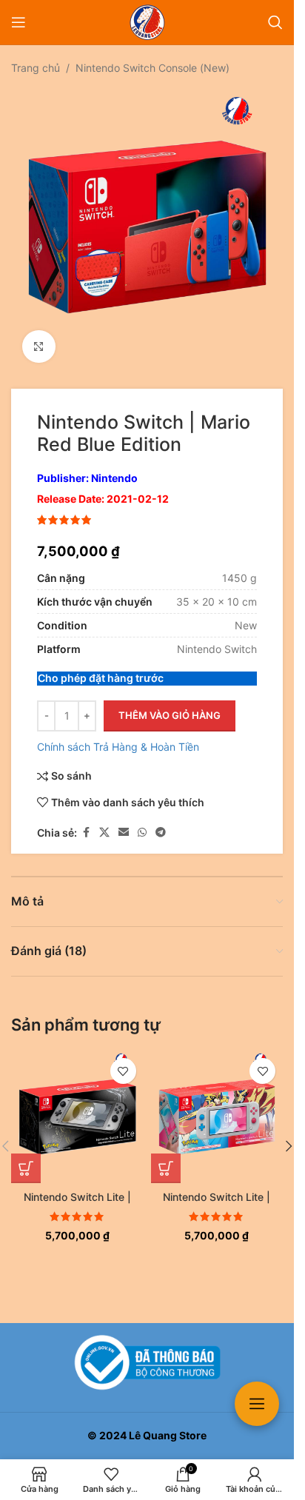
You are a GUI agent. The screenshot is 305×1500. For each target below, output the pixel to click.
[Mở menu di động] (18, 22)
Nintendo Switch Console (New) (152, 67)
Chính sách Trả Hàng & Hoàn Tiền (118, 735)
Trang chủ (35, 67)
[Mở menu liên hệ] (257, 1404)
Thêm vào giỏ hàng (169, 704)
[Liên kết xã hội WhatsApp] (142, 821)
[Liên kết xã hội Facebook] (86, 821)
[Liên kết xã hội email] (123, 821)
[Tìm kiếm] (275, 22)
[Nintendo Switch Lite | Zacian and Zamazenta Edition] (217, 1105)
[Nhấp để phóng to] (39, 335)
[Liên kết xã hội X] (104, 821)
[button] (26, 1157)
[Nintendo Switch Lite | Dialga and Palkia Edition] (77, 1105)
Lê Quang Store (168, 1435)
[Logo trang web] (147, 21)
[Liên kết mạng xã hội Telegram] (160, 821)
